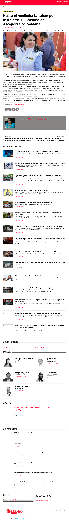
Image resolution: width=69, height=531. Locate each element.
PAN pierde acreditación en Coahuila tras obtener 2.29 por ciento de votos (40, 162)
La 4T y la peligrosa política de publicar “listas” (23, 372)
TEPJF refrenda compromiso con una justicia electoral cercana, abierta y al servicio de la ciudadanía (40, 238)
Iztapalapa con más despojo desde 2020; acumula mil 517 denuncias (37, 312)
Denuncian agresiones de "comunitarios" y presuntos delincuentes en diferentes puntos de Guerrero (50, 139)
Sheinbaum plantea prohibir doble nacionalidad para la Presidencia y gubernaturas (33, 470)
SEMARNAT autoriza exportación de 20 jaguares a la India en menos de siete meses (34, 430)
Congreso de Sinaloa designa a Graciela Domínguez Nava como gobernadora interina (34, 479)
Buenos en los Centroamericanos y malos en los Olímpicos (56, 358)
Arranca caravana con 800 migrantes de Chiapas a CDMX (33, 201)
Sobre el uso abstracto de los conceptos (24, 358)
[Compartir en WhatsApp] (13, 108)
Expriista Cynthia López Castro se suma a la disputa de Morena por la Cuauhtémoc (38, 212)
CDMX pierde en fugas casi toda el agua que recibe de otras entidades (38, 225)
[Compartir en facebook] (6, 108)
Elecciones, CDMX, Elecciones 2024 (17, 103)
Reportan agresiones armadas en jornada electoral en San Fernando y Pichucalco (19, 138)
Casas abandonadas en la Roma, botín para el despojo (33, 287)
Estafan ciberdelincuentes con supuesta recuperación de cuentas (36, 150)
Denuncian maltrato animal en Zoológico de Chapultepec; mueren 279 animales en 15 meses (38, 175)
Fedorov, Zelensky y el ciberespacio (21, 386)
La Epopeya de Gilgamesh (14, 497)
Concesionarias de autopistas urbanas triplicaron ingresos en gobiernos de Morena (40, 262)
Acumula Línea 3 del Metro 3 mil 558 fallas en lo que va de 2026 (35, 251)
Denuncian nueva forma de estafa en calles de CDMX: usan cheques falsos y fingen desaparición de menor (40, 325)
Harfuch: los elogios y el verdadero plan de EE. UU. (31, 189)
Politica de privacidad (20, 516)
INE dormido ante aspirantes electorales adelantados (33, 275)
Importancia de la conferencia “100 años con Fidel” (33, 407)
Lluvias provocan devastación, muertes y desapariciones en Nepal (29, 450)
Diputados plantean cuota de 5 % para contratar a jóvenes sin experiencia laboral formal (39, 299)
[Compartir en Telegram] (17, 108)
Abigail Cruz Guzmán (9, 26)
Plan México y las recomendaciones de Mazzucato (53, 373)
